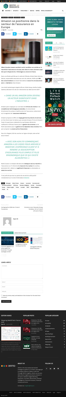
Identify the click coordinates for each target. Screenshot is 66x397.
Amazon (22, 183)
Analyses (32, 10)
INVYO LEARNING (13, 1)
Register (59, 1)
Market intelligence (35, 187)
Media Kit (47, 1)
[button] (63, 11)
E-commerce (38, 185)
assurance (28, 183)
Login (53, 1)
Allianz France (15, 183)
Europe (22, 17)
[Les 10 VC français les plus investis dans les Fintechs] (48, 48)
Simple (3, 189)
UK (7, 189)
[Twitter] (54, 368)
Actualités (15, 10)
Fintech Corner (9, 15)
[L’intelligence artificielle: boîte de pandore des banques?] (48, 72)
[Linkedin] (50, 368)
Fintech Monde (24, 10)
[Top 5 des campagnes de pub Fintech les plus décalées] (48, 80)
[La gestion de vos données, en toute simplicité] (26, 338)
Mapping (38, 10)
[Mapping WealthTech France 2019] (11, 334)
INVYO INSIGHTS (23, 1)
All (56, 43)
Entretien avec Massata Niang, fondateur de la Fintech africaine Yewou (33, 209)
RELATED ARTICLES (7, 233)
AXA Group (15, 185)
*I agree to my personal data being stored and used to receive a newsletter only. (55, 32)
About (40, 1)
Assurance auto (35, 183)
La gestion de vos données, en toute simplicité (35, 338)
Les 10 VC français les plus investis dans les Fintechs (58, 49)
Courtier (32, 185)
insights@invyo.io (29, 385)
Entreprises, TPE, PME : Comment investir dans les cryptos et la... (37, 321)
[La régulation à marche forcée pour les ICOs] (22, 239)
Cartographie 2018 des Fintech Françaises (10, 208)
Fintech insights (10, 187)
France (17, 187)
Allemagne (8, 183)
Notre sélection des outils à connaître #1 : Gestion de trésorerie (36, 346)
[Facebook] (46, 368)
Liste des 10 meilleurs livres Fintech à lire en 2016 (58, 64)
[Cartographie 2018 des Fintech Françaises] (36, 240)
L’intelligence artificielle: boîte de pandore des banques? (59, 72)
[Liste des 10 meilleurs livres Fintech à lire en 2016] (48, 64)
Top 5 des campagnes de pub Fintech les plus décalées (58, 80)
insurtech (23, 187)
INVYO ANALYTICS (33, 1)
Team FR (4, 30)
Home (2, 15)
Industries (7, 10)
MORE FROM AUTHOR (20, 233)
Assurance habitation (7, 185)
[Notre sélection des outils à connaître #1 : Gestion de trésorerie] (26, 346)
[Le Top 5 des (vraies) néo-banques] (48, 57)
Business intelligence (24, 185)
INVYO (6, 1)
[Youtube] (58, 368)
